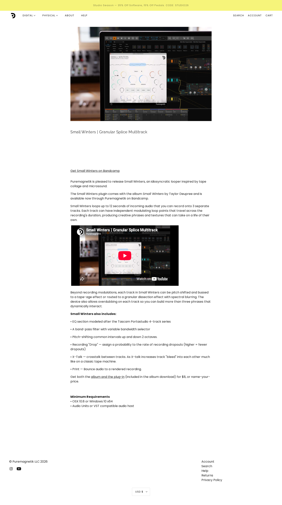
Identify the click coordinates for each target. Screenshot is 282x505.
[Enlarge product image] (141, 74)
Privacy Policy (211, 480)
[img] (11, 468)
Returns (207, 475)
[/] (12, 15)
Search (238, 15)
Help (204, 471)
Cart (269, 15)
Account (255, 15)
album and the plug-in (108, 377)
